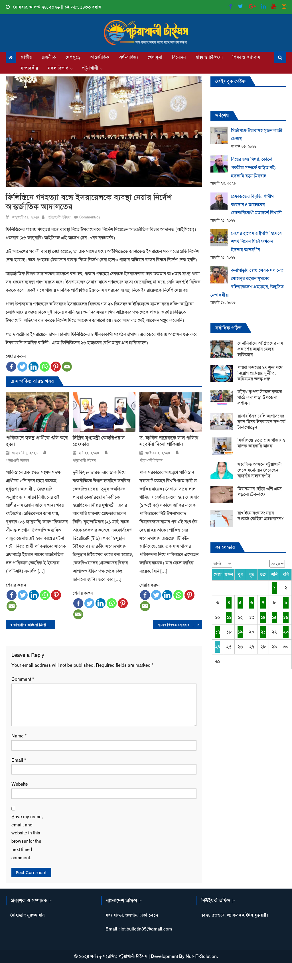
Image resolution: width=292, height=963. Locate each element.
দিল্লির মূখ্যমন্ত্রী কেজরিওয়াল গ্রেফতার (99, 441)
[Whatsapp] (45, 367)
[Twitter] (22, 367)
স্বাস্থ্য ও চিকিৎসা (209, 57)
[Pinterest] (56, 367)
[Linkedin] (33, 367)
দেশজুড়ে (73, 57)
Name (19, 736)
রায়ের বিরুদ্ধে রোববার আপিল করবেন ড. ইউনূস (180, 624)
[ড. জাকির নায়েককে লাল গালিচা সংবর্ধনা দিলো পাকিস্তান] (170, 411)
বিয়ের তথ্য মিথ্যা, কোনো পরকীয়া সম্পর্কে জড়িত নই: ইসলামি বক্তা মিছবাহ (253, 167)
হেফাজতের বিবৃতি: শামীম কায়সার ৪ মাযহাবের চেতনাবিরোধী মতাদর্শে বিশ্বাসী (256, 204)
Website (19, 784)
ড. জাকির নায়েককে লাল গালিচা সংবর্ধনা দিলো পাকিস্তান (168, 441)
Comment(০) (89, 217)
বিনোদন (179, 57)
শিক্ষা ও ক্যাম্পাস (246, 57)
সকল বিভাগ (58, 68)
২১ (263, 632)
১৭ (217, 632)
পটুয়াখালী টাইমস (58, 217)
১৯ (240, 632)
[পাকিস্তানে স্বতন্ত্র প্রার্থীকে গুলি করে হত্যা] (37, 411)
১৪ (263, 617)
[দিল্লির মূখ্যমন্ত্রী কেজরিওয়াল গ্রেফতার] (104, 411)
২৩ (286, 632)
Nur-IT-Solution (201, 956)
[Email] (67, 367)
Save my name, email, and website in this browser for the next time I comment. (27, 837)
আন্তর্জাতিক (99, 57)
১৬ (285, 617)
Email (18, 760)
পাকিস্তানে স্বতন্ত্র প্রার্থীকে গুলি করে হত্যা (37, 441)
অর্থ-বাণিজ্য (128, 57)
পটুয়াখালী (90, 68)
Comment (22, 679)
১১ (229, 617)
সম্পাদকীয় (29, 68)
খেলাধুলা (155, 57)
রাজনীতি (48, 57)
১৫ (274, 617)
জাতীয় (26, 57)
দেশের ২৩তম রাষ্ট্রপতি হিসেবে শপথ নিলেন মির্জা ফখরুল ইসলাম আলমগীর (256, 241)
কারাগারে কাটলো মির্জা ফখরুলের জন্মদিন (34, 624)
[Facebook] (11, 367)
